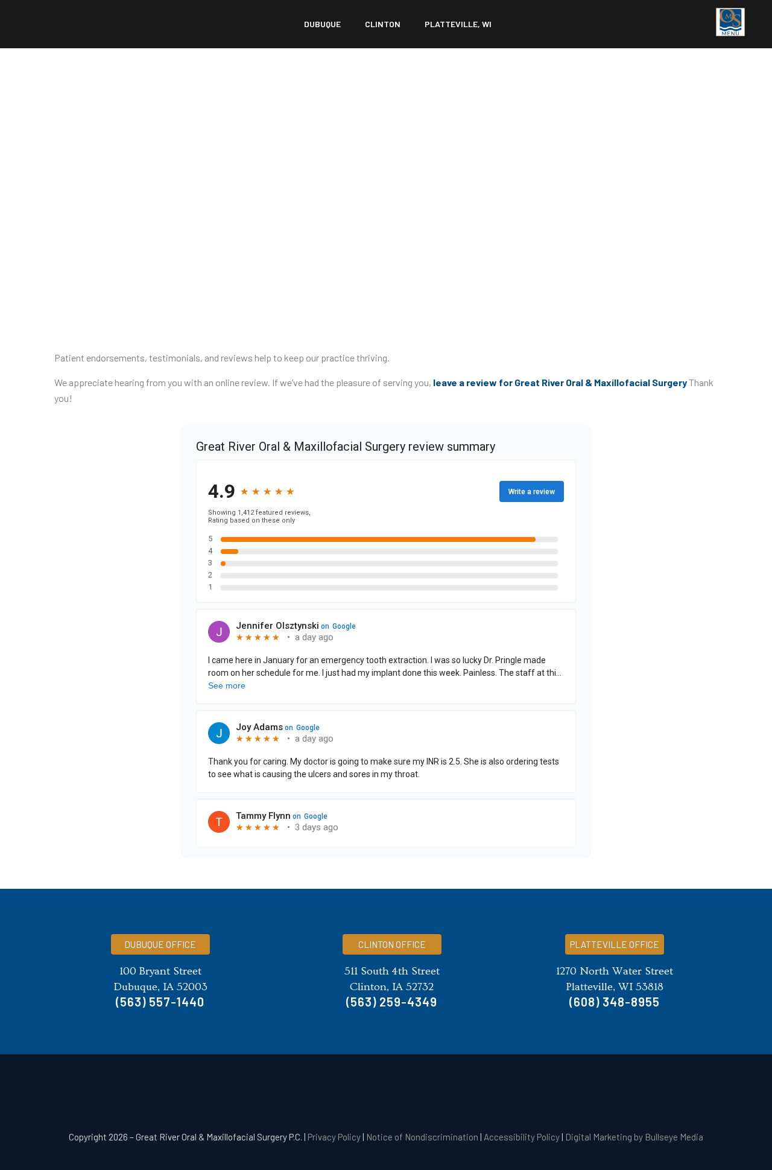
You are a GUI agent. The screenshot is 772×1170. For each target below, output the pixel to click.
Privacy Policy (334, 1136)
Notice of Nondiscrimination (422, 1136)
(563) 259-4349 (391, 1001)
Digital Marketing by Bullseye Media (634, 1136)
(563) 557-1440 (160, 1001)
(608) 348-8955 (614, 1001)
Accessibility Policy (522, 1136)
